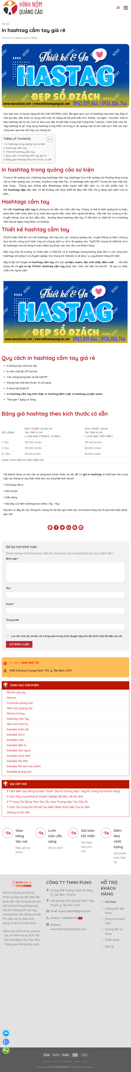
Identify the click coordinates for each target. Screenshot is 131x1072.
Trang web (12, 619)
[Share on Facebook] (56, 527)
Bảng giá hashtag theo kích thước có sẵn (29, 159)
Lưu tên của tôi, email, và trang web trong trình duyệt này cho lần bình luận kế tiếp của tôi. (67, 636)
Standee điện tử (16, 745)
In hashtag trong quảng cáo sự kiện (25, 143)
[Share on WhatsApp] (50, 527)
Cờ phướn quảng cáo (20, 703)
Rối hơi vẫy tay (16, 692)
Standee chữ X (16, 734)
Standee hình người (19, 750)
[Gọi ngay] (6, 1050)
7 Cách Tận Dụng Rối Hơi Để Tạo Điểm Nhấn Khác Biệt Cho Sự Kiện (48, 807)
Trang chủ (46, 1061)
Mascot (11, 698)
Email (10, 604)
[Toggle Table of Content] (48, 139)
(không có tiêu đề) (18, 812)
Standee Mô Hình (17, 761)
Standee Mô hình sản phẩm (24, 766)
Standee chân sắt (18, 729)
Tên (9, 588)
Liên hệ (85, 1061)
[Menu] (125, 7)
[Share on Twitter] (62, 527)
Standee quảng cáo (19, 771)
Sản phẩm (67, 1061)
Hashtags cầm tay (16, 147)
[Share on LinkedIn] (81, 527)
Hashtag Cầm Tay (18, 719)
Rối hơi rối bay (16, 713)
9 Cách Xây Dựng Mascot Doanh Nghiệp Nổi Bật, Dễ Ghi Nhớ (45, 796)
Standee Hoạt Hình (18, 756)
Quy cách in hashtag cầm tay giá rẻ (26, 155)
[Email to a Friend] (68, 527)
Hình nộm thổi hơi (17, 724)
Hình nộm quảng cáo (20, 708)
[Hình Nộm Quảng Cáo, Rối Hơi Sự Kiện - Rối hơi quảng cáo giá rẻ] (30, 7)
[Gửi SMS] (6, 1033)
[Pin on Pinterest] (75, 527)
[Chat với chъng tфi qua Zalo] (6, 1041)
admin (34, 38)
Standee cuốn (15, 740)
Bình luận (12, 558)
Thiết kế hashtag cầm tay (20, 151)
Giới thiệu (57, 1061)
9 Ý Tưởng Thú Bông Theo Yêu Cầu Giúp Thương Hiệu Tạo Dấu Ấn (47, 802)
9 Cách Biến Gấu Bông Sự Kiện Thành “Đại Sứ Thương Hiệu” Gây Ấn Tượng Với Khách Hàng (63, 791)
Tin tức (5, 24)
